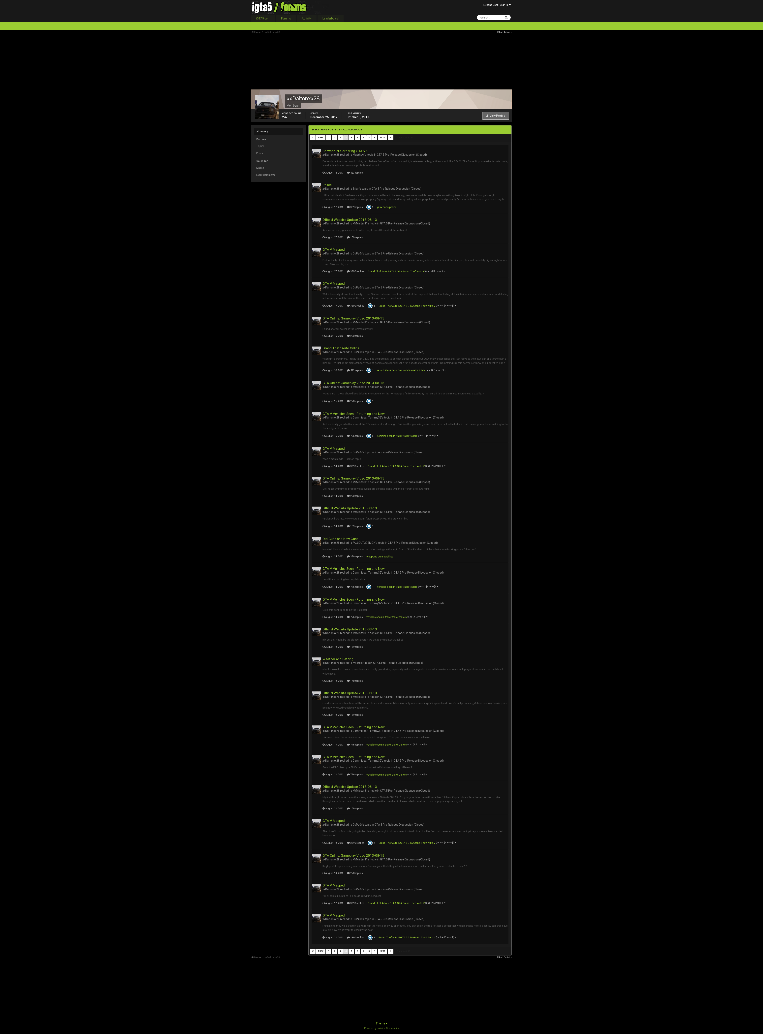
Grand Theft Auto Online (340, 348)
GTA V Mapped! (334, 249)
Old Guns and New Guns (340, 539)
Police (327, 185)
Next (382, 138)
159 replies (356, 237)
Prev (320, 138)
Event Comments (266, 174)
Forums (286, 18)
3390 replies (357, 271)
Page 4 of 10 (404, 137)
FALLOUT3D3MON (364, 542)
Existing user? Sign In (496, 4)
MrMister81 (360, 223)
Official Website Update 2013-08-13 (349, 220)
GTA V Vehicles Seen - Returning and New (353, 414)
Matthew (358, 154)
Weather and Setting (337, 659)
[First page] (313, 137)
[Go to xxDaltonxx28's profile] (316, 153)
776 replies (356, 435)
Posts (259, 153)
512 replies (356, 370)
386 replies (356, 556)
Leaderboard (330, 18)
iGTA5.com (263, 18)
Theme (381, 1023)
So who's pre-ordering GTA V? (344, 151)
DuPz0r (357, 253)
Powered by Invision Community (381, 1028)
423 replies (356, 172)
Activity (307, 18)
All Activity (262, 131)
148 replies (356, 680)
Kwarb (357, 662)
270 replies (356, 335)
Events (260, 167)
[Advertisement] (323, 61)
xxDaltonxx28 (331, 154)
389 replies (356, 207)
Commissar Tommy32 (367, 417)
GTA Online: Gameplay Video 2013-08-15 (353, 318)
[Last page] (390, 137)
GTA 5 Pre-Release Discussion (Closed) (402, 154)
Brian (356, 188)
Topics (260, 146)
